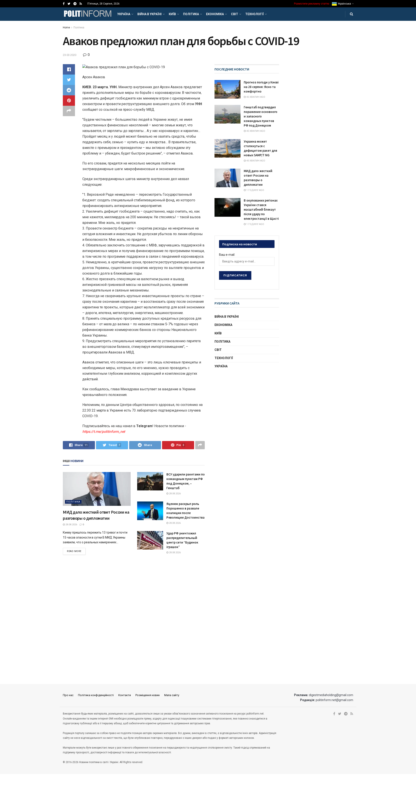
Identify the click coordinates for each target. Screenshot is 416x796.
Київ (172, 14)
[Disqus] (134, 620)
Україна (123, 14)
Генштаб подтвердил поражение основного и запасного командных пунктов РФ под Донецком (260, 116)
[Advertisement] (247, 406)
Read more (74, 551)
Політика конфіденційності (96, 695)
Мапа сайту (171, 695)
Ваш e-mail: (227, 254)
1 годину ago (255, 190)
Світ (234, 14)
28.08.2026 (71, 524)
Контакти (124, 695)
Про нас (68, 695)
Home (66, 27)
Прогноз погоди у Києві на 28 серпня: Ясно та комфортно (261, 86)
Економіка (215, 14)
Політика (191, 14)
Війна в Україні (149, 14)
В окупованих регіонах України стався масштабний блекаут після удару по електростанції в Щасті (261, 209)
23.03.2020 (69, 55)
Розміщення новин (147, 695)
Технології (254, 14)
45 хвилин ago (255, 97)
